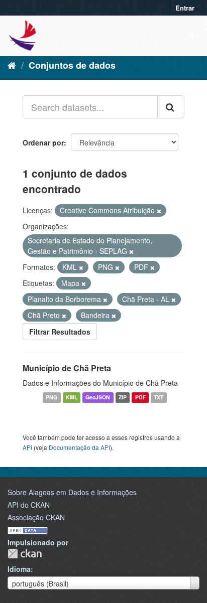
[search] (170, 106)
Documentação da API (79, 447)
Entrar (184, 8)
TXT (158, 397)
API (27, 447)
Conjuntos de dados (72, 65)
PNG (51, 397)
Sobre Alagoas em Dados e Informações (72, 492)
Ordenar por (43, 142)
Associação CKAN (36, 517)
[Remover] (159, 211)
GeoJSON (97, 397)
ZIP (123, 397)
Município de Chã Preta (67, 368)
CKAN (25, 553)
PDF (140, 397)
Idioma (19, 569)
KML (71, 397)
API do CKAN (29, 505)
